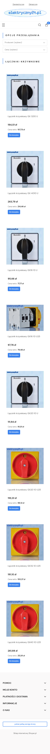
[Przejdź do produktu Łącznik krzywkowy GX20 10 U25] (25, 466)
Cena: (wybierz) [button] (11, 50)
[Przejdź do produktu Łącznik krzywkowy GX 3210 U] (25, 92)
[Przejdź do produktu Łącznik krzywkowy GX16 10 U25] (25, 318)
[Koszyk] (46, 25)
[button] (3, 24)
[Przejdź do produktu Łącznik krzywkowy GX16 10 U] (25, 246)
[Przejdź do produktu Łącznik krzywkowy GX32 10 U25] (25, 542)
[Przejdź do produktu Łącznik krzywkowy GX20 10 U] (25, 389)
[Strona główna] (25, 12)
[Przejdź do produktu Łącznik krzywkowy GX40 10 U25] (25, 619)
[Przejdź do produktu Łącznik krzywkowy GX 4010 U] (25, 169)
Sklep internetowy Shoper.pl (25, 733)
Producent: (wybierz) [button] (13, 42)
